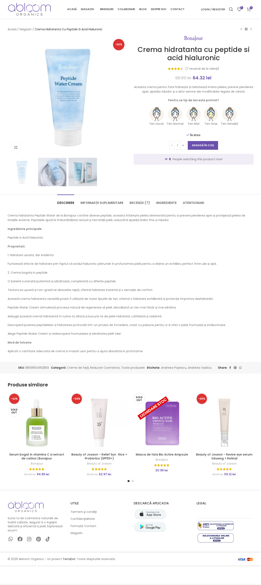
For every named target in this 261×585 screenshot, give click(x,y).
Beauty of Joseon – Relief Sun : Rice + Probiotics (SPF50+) (99, 456)
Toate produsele (133, 368)
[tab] (65, 200)
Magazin (26, 29)
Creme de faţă (78, 368)
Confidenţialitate (83, 519)
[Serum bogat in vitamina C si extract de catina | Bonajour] (37, 421)
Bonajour (37, 464)
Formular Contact (83, 526)
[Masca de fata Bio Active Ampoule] (162, 421)
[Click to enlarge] (16, 147)
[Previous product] (241, 29)
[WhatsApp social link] (240, 368)
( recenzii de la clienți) (202, 69)
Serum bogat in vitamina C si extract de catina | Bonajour (36, 456)
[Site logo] (29, 9)
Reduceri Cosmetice (105, 368)
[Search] (231, 9)
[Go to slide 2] (133, 481)
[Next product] (251, 29)
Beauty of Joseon (99, 464)
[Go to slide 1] (129, 481)
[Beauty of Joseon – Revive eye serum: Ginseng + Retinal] (224, 421)
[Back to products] (246, 29)
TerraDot (69, 559)
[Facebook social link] (230, 368)
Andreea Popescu (174, 368)
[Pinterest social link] (235, 368)
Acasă (12, 29)
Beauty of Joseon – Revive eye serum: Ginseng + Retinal (224, 456)
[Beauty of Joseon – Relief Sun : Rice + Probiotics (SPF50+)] (99, 421)
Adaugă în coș (203, 145)
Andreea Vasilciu (200, 368)
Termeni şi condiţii (84, 512)
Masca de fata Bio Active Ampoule (162, 454)
